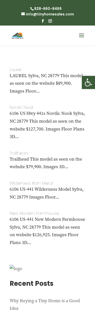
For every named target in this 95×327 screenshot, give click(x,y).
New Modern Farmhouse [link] (34, 213)
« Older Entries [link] (25, 261)
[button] (43, 22)
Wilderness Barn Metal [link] (31, 183)
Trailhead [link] (19, 153)
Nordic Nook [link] (21, 107)
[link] (88, 82)
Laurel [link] (15, 70)
